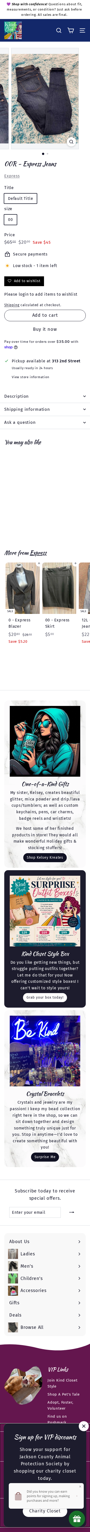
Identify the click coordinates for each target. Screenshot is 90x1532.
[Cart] (70, 30)
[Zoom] (71, 141)
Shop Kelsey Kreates (45, 857)
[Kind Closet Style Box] (45, 911)
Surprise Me (45, 1157)
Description (16, 396)
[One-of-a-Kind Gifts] (45, 741)
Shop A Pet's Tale (64, 1394)
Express (12, 176)
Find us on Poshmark (57, 1419)
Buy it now (45, 329)
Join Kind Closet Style (63, 1383)
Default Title (20, 198)
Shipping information (27, 409)
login (24, 294)
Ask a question (20, 422)
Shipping (11, 305)
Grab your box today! (45, 997)
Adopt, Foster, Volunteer (61, 1405)
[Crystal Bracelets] (45, 1051)
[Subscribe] (72, 1212)
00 (10, 219)
